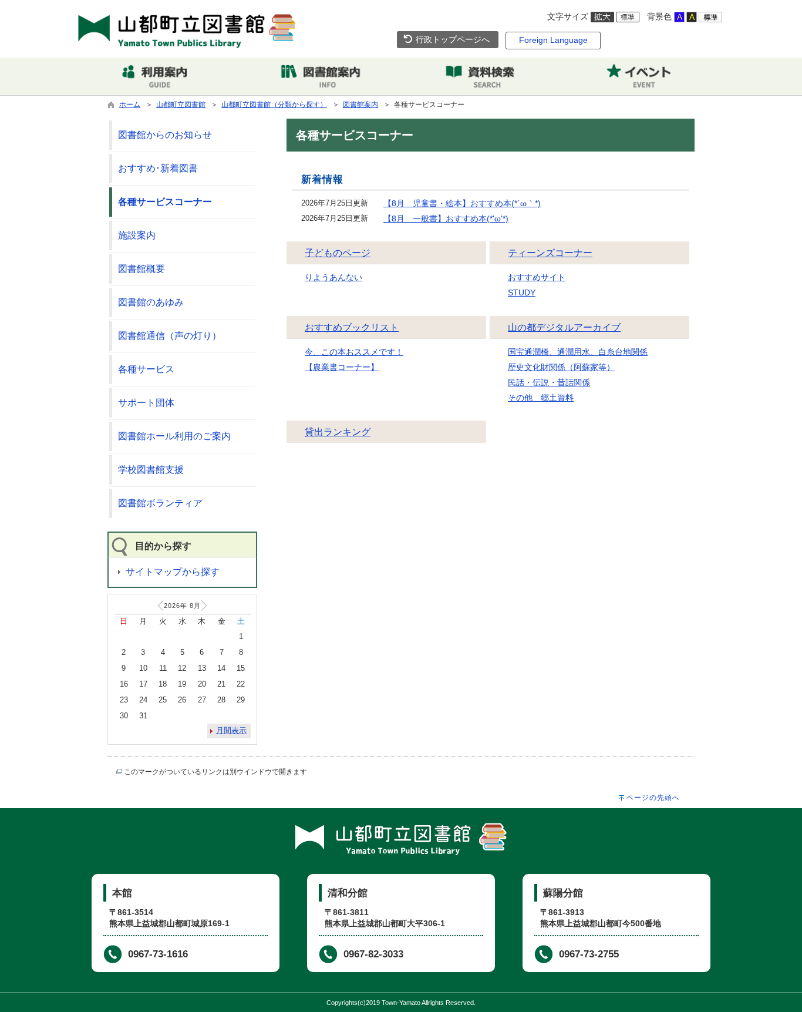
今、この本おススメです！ (354, 352)
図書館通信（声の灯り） (169, 336)
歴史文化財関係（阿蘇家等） (561, 367)
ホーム (129, 104)
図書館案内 (360, 104)
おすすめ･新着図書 (158, 168)
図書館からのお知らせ (165, 135)
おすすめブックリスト (352, 327)
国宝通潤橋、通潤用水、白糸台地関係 (578, 352)
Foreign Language (553, 40)
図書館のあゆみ (151, 302)
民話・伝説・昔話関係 (549, 382)
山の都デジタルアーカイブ (564, 327)
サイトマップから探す (173, 572)
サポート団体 (146, 403)
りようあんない (333, 277)
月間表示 (231, 730)
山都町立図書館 (180, 104)
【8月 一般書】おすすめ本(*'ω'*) (445, 218)
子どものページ (337, 253)
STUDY (521, 292)
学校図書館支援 (151, 470)
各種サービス (146, 369)
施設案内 (137, 235)
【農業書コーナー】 (342, 367)
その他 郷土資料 (541, 397)
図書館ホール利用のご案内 (174, 436)
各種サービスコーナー (165, 202)
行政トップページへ (451, 39)
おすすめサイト (536, 277)
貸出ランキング (337, 432)
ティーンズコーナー (550, 253)
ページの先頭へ (653, 797)
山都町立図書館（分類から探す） (274, 104)
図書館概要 (141, 269)
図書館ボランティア (160, 503)
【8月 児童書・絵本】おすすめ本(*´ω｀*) (462, 203)
